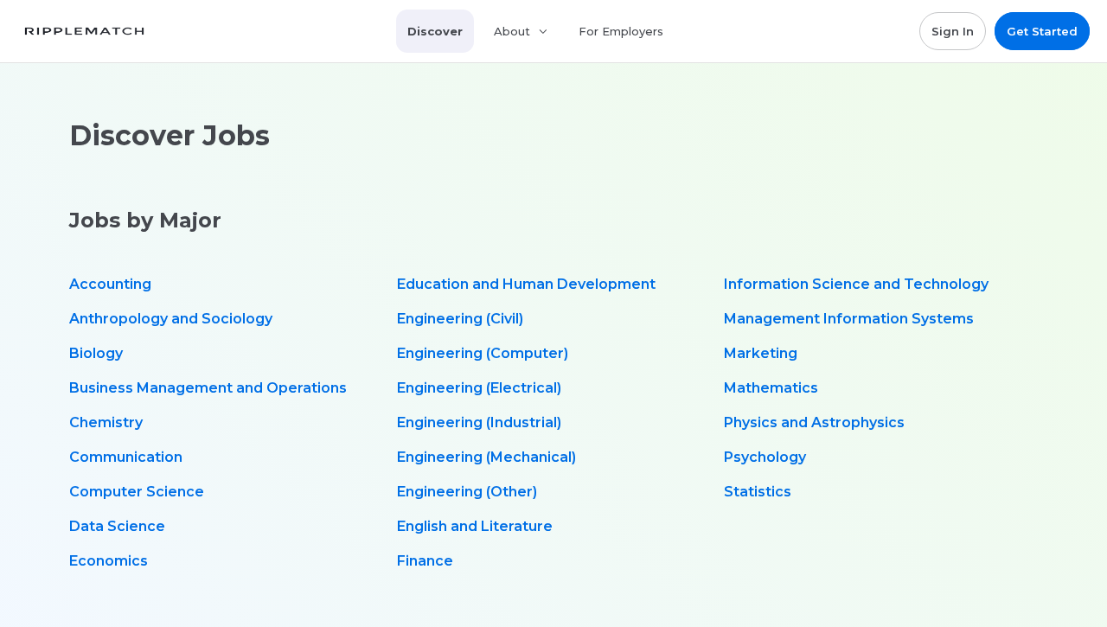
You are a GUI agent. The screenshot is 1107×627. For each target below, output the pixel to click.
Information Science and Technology (856, 284)
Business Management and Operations (208, 388)
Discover (435, 31)
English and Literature (475, 526)
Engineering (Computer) (482, 353)
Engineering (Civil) (460, 318)
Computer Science (136, 491)
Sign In (952, 31)
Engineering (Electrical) (479, 388)
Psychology (765, 457)
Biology (96, 353)
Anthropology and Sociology (170, 318)
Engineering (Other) (467, 491)
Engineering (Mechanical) (486, 457)
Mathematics (771, 388)
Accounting (110, 284)
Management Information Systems (849, 318)
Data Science (117, 526)
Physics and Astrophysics (814, 422)
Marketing (760, 353)
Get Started (1042, 31)
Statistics (757, 491)
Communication (125, 457)
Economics (108, 561)
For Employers (621, 31)
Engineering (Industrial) (479, 422)
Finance (425, 561)
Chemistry (106, 422)
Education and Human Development (526, 284)
